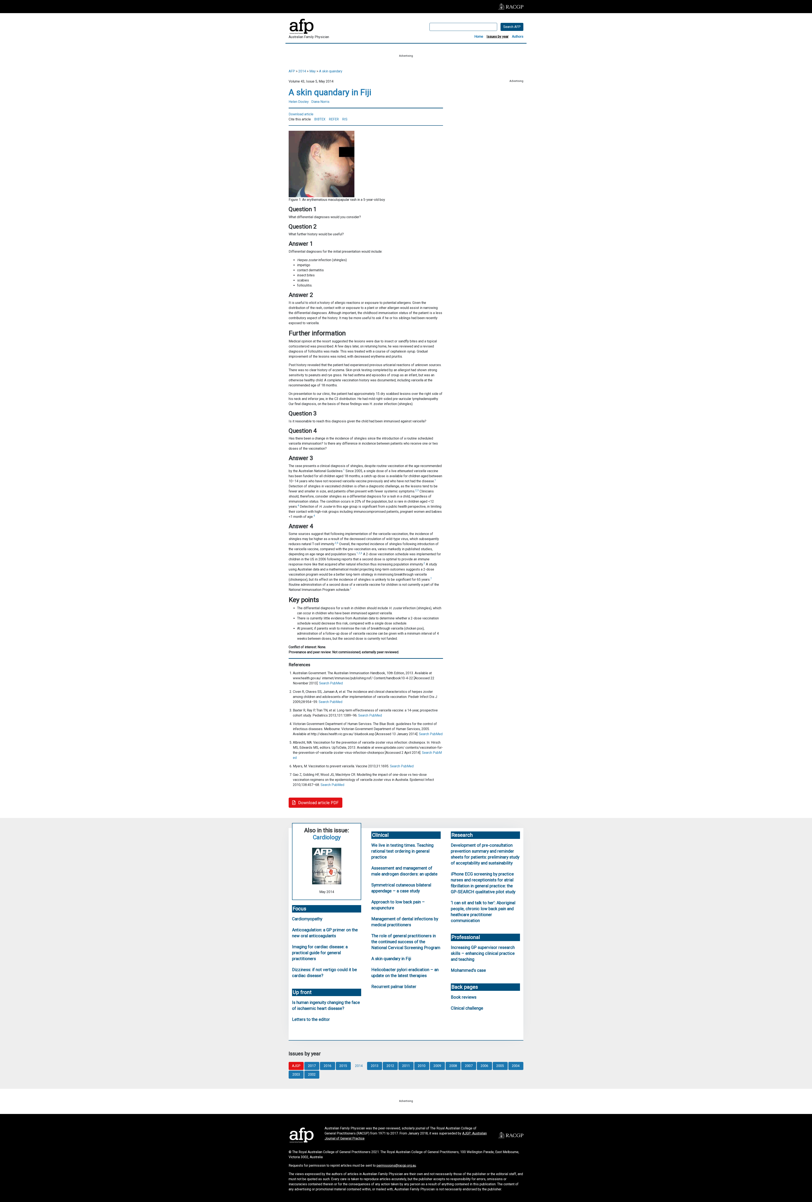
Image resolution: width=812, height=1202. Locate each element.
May (312, 71)
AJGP (296, 1066)
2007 (469, 1066)
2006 (484, 1066)
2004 (516, 1066)
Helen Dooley (299, 102)
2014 (302, 71)
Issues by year (498, 36)
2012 (390, 1066)
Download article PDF (318, 802)
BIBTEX (319, 119)
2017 (312, 1066)
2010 (421, 1066)
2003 (296, 1074)
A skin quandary (330, 71)
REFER (334, 119)
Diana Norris (320, 102)
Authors (517, 36)
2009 (437, 1066)
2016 (327, 1066)
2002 (312, 1074)
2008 (453, 1066)
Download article (301, 114)
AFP (292, 71)
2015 (343, 1066)
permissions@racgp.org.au (396, 1165)
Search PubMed (331, 683)
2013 (375, 1066)
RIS (344, 119)
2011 (406, 1066)
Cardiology (327, 837)
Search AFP (512, 27)
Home (478, 36)
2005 (500, 1066)
